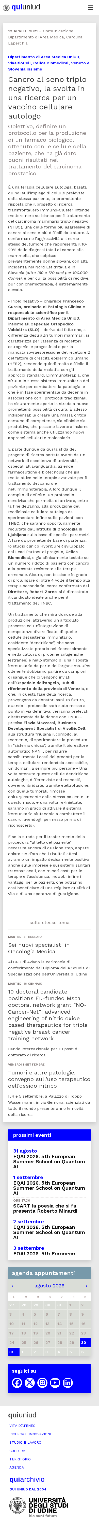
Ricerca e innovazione (30, 1434)
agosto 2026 (49, 1286)
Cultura (17, 1451)
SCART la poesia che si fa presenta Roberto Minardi (45, 1208)
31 (11, 1351)
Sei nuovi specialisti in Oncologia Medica (39, 948)
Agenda (16, 1467)
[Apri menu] (90, 7)
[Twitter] (30, 1383)
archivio (27, 1479)
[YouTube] (55, 1383)
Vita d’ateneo (22, 1426)
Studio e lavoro (25, 1442)
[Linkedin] (68, 1383)
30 (83, 1342)
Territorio (20, 1459)
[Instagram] (42, 1383)
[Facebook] (17, 1383)
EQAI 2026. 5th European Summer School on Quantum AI (49, 1161)
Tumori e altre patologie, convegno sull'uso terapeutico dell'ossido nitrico (49, 1079)
